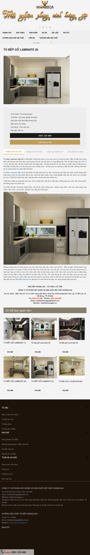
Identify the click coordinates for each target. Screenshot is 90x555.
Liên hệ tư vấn (45, 142)
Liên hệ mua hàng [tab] (75, 152)
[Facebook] (39, 27)
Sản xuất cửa (7, 479)
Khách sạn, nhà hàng (10, 464)
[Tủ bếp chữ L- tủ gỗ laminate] (72, 367)
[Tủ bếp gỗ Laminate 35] (72, 329)
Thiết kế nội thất (9, 457)
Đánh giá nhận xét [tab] (55, 152)
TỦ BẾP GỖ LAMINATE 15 (15, 342)
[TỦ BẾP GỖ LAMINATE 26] (44, 367)
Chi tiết (10, 352)
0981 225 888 (45, 135)
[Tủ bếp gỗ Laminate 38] (44, 329)
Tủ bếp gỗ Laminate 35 (68, 342)
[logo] (45, 4)
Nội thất (5, 432)
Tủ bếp (5, 407)
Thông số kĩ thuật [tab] (34, 152)
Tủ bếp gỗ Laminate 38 (40, 342)
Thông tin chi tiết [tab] (13, 151)
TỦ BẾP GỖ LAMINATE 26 (42, 381)
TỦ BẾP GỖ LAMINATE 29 (15, 381)
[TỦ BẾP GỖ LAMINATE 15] (16, 329)
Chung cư (5, 469)
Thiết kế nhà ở (7, 474)
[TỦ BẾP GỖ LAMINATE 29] (16, 367)
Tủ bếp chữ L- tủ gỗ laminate (70, 381)
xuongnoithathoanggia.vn (18, 522)
